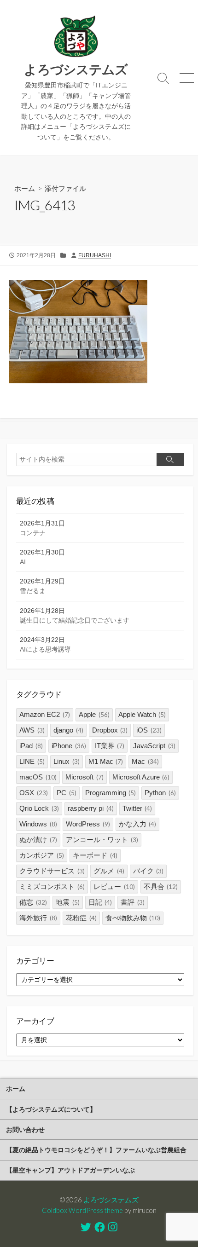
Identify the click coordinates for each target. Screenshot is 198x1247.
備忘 (33, 902)
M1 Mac (105, 761)
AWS (32, 730)
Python (160, 793)
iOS (149, 730)
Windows (38, 824)
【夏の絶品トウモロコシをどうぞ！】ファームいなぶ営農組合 (96, 1150)
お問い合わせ (25, 1129)
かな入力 (138, 824)
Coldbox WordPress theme (82, 1210)
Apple (94, 714)
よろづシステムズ (111, 1199)
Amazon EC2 (44, 714)
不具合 (161, 886)
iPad (31, 746)
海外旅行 (38, 918)
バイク (148, 871)
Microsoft (84, 777)
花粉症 (81, 918)
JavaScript (154, 746)
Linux (66, 761)
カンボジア (41, 855)
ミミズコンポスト (52, 886)
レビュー (114, 886)
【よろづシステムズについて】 (51, 1109)
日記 (100, 902)
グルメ (108, 871)
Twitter (137, 808)
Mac (145, 761)
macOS (38, 777)
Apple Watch (142, 714)
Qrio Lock (39, 808)
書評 (133, 902)
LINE (32, 761)
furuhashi (94, 255)
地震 (68, 902)
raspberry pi (91, 808)
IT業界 (110, 746)
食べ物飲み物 (133, 918)
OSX (33, 793)
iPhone (69, 746)
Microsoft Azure (141, 777)
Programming (110, 793)
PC (66, 793)
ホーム (24, 188)
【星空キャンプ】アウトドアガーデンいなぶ (70, 1170)
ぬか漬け (38, 839)
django (68, 730)
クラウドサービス (52, 871)
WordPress (88, 824)
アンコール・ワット (102, 839)
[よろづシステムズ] (76, 37)
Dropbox (110, 730)
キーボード (95, 855)
